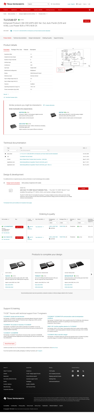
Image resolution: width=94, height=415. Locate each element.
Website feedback (54, 405)
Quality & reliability (30, 384)
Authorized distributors (54, 381)
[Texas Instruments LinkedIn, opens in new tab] (73, 376)
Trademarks (45, 405)
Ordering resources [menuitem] (50, 9)
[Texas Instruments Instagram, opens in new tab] (73, 371)
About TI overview (8, 371)
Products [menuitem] (6, 9)
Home (5, 13)
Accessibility (6, 405)
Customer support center (32, 378)
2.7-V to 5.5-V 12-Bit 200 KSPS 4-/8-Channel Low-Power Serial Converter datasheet (31, 30)
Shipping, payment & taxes (55, 376)
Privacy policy (22, 405)
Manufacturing (7, 386)
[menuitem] (89, 10)
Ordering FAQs (52, 378)
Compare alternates (49, 105)
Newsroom (6, 376)
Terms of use (37, 405)
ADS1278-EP (22, 124)
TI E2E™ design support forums (33, 373)
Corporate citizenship (8, 389)
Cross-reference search (31, 376)
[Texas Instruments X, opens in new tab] (83, 371)
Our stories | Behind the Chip (10, 378)
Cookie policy (14, 405)
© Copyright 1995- (9, 409)
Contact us (28, 371)
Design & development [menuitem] (25, 9)
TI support (39, 350)
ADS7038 (21, 112)
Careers (5, 373)
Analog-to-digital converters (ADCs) (27, 13)
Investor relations (7, 384)
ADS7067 (61, 112)
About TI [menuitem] (60, 9)
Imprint (61, 405)
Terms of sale (30, 405)
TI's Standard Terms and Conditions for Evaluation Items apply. (18, 202)
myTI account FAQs (30, 386)
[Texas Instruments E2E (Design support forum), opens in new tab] (78, 376)
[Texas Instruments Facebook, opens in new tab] (78, 371)
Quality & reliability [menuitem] (38, 9)
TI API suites (52, 371)
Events (5, 381)
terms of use (55, 347)
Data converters (11, 13)
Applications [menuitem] (14, 9)
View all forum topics (10, 343)
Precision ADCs (42, 13)
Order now (86, 21)
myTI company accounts (54, 373)
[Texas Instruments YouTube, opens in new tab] (83, 376)
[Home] (14, 4)
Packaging (28, 381)
